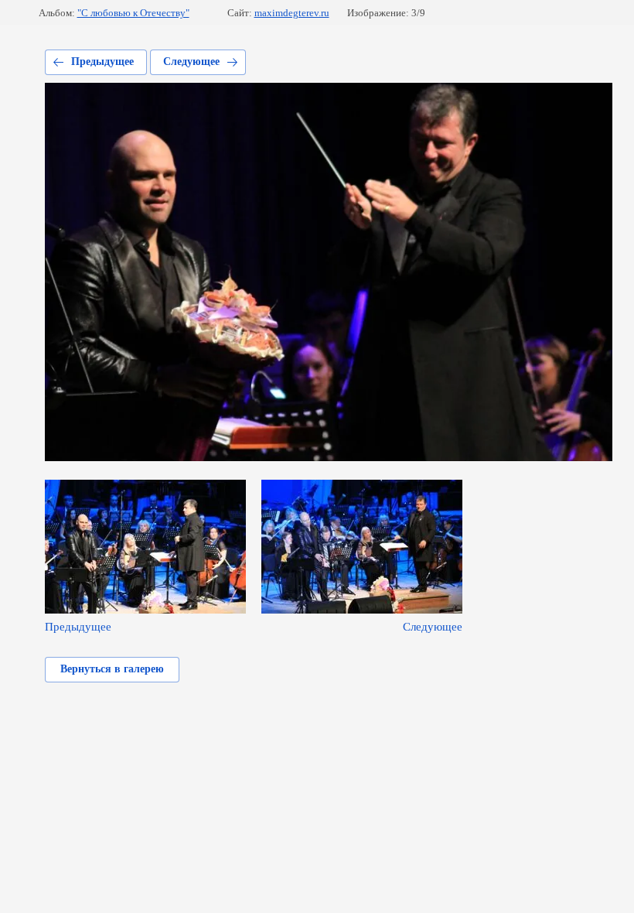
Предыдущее (102, 61)
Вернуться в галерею (112, 669)
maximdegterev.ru (291, 13)
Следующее (191, 61)
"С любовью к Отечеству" (133, 13)
